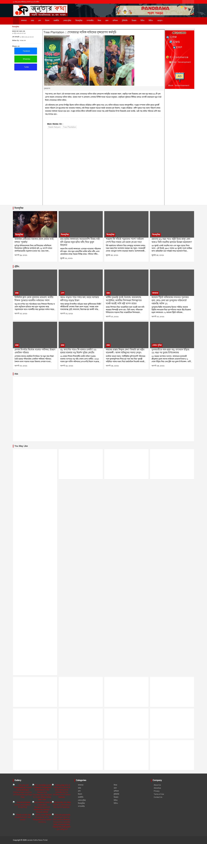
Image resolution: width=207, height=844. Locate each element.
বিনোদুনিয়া (78, 20)
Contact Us (158, 797)
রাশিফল (115, 20)
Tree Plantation (69, 127)
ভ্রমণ (106, 20)
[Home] (16, 21)
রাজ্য (32, 20)
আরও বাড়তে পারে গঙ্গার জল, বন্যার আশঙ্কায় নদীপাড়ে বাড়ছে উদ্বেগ (79, 299)
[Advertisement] (27, 86)
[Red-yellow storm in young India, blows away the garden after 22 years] (172, 335)
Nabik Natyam (54, 127)
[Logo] (40, 7)
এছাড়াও (159, 20)
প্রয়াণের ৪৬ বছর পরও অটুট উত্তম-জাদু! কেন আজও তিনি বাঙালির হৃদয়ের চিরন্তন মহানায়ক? (172, 240)
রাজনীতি (56, 20)
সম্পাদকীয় (90, 20)
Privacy (156, 791)
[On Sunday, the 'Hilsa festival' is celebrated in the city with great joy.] (61, 804)
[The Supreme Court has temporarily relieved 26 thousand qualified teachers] (80, 335)
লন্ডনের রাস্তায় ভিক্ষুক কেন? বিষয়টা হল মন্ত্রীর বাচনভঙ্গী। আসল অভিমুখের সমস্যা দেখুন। (125, 351)
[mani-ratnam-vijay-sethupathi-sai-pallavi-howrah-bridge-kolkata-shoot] (80, 224)
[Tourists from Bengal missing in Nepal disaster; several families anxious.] (35, 335)
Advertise (157, 788)
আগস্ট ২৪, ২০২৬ (112, 366)
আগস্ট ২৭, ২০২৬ (21, 313)
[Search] (169, 20)
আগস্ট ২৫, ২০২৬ (66, 366)
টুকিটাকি (124, 20)
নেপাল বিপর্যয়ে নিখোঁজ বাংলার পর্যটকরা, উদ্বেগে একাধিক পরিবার (35, 351)
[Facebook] (184, 2)
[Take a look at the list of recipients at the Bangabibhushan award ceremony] (42, 818)
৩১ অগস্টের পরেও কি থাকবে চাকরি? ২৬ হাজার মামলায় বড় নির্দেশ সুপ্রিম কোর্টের (78, 351)
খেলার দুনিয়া (67, 20)
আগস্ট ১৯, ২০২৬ (21, 255)
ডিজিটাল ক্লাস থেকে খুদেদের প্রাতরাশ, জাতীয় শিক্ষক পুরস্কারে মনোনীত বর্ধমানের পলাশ (34, 299)
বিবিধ (142, 20)
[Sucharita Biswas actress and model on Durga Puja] (22, 804)
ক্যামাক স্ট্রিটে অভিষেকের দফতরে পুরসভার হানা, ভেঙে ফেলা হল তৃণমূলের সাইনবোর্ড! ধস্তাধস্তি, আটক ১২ (170, 300)
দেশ (39, 20)
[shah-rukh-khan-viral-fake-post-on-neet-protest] (126, 224)
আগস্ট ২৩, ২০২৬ (158, 366)
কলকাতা (24, 20)
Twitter (26, 67)
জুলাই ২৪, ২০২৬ (112, 255)
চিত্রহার (134, 20)
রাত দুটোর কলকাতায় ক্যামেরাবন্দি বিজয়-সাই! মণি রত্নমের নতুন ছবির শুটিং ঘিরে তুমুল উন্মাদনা (80, 242)
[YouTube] (192, 2)
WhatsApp (26, 59)
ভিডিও (151, 20)
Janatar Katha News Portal (37, 840)
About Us (157, 785)
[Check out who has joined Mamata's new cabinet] (22, 817)
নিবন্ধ (99, 20)
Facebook (26, 51)
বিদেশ (47, 20)
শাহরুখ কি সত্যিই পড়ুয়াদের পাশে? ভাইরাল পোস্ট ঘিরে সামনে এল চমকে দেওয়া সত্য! (125, 240)
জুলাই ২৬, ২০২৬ (66, 258)
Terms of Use (159, 794)
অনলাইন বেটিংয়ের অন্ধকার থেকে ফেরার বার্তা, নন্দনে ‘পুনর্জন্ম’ (34, 240)
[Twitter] (188, 2)
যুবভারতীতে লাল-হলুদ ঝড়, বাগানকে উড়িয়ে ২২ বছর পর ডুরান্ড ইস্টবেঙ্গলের (170, 351)
